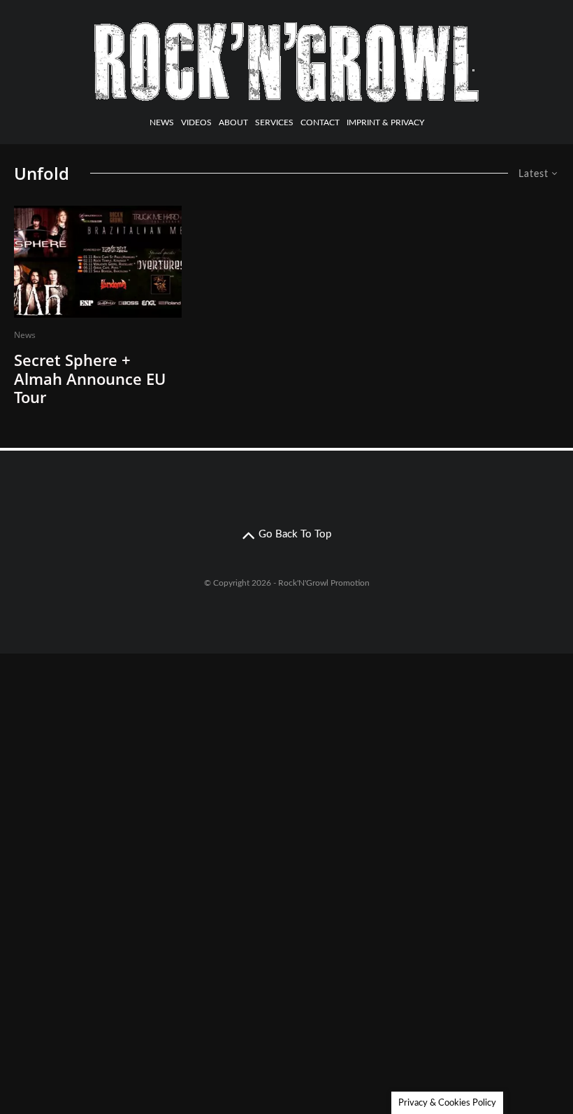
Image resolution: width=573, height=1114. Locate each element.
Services (274, 122)
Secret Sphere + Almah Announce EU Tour (90, 378)
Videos (196, 122)
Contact (320, 122)
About (233, 122)
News (162, 122)
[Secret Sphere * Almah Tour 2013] (98, 262)
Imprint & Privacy (385, 122)
